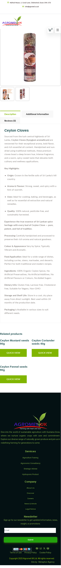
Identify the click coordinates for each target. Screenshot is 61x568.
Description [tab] (10, 114)
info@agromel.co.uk (32, 6)
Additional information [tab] (37, 114)
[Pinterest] (48, 548)
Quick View (13, 353)
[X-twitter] (44, 548)
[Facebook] (37, 548)
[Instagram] (40, 548)
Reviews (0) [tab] (10, 121)
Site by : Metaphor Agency (42, 562)
